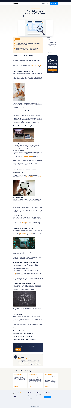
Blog (47, 3)
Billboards (29, 394)
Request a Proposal (47, 397)
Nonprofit (37, 400)
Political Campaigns (38, 394)
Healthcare (37, 395)
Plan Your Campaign (21, 0)
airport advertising (25, 222)
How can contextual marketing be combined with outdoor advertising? (25, 339)
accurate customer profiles (30, 176)
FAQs (48, 53)
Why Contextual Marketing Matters (52, 39)
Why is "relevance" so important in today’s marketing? (22, 336)
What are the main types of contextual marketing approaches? (24, 333)
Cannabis (37, 397)
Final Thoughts (50, 52)
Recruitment (37, 398)
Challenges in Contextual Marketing (52, 46)
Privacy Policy (38, 406)
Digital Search (30, 400)
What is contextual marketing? (18, 330)
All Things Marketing (35, 8)
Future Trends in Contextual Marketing (51, 50)
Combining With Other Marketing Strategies (52, 48)
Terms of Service (33, 406)
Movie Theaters (30, 398)
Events (29, 397)
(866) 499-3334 (15, 0)
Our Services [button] (43, 3)
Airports (29, 395)
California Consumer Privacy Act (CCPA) (26, 233)
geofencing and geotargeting (28, 156)
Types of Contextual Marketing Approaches (52, 43)
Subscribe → (53, 69)
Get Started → (18, 349)
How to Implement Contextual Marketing (52, 45)
